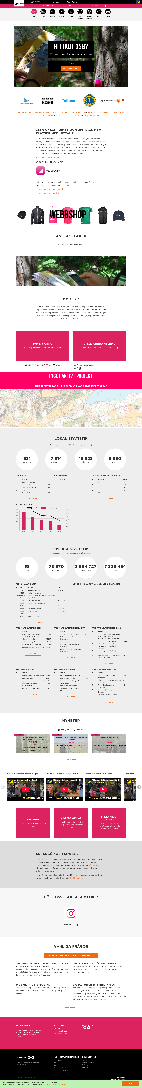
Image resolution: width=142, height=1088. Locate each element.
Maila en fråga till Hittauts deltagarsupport (71, 955)
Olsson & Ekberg (74, 115)
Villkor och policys (61, 1033)
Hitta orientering (60, 1063)
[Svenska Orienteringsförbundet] (138, 2)
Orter (71, 5)
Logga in (94, 5)
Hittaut (56, 1065)
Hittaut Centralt (48, 5)
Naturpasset (58, 1068)
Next (139, 787)
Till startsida (58, 1060)
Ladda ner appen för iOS (48, 193)
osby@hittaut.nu (75, 878)
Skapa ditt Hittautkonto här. (48, 157)
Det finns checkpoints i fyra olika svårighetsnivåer (84, 142)
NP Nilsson (60, 115)
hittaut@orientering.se (24, 1036)
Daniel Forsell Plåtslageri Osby (72, 112)
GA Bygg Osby (94, 112)
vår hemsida (94, 865)
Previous (3, 787)
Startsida (57, 1028)
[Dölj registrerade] (76, 365)
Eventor (85, 1067)
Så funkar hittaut (60, 1031)
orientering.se (21, 1064)
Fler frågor (71, 1007)
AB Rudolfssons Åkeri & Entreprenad (34, 112)
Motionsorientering (61, 1070)
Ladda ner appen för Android (50, 189)
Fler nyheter (71, 759)
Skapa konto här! (71, 68)
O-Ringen (86, 1065)
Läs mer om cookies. (59, 1084)
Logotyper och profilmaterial (65, 1073)
